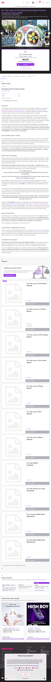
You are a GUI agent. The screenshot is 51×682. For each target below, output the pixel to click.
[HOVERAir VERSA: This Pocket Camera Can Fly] (13, 614)
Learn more (11, 590)
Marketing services (45, 651)
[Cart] (36, 2)
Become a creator (45, 652)
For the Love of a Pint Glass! (37, 335)
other (19, 95)
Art (3, 95)
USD (27, 2)
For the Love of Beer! (35, 437)
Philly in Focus (37, 230)
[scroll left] (2, 33)
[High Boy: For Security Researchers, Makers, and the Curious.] (38, 614)
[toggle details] (24, 639)
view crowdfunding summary (25, 69)
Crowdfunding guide (41, 579)
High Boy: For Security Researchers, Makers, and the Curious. (36, 631)
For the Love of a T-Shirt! (36, 309)
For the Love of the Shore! (37, 283)
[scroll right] (49, 33)
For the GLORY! (32, 463)
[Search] (23, 2)
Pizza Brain (42, 203)
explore (34, 600)
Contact (28, 649)
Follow (25, 64)
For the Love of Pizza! (35, 386)
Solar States (27, 180)
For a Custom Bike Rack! (36, 514)
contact (8, 90)
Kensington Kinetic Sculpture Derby (11, 14)
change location (31, 6)
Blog (28, 652)
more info (4, 90)
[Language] (33, 2)
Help (34, 579)
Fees (42, 649)
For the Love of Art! (34, 412)
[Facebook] (2, 654)
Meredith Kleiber (14, 203)
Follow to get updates (39, 590)
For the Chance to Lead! (36, 489)
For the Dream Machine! (36, 540)
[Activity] (39, 2)
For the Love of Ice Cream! (37, 360)
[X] (4, 654)
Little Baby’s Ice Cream (32, 203)
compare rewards (9, 275)
